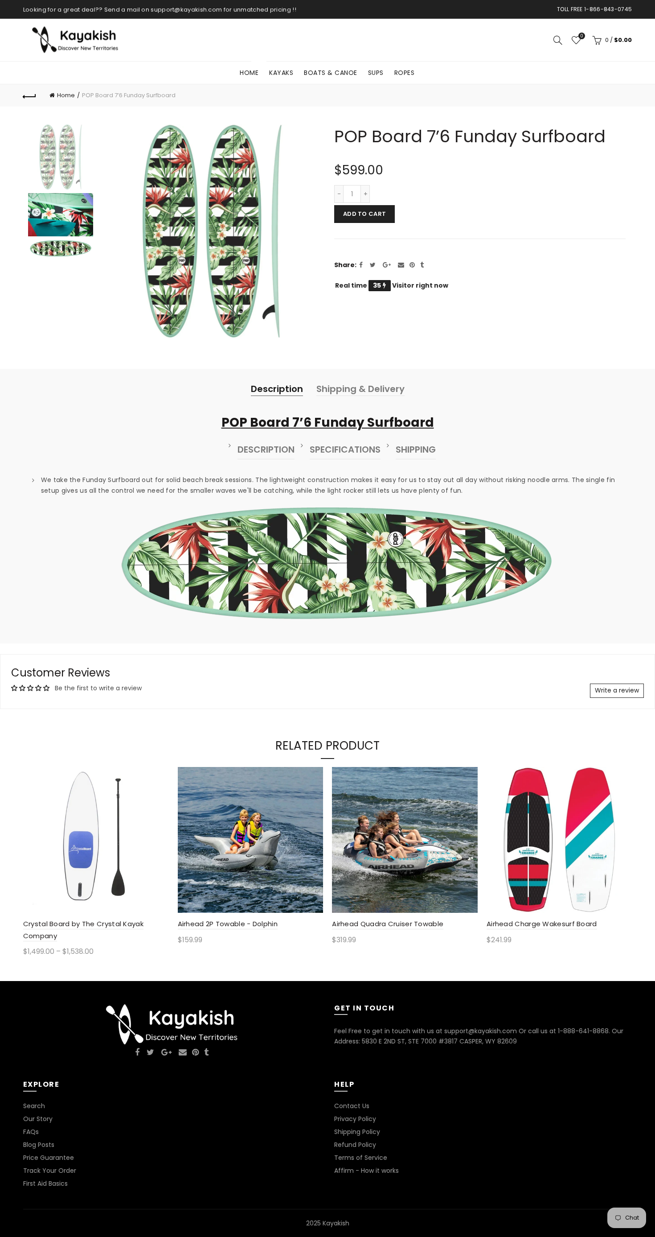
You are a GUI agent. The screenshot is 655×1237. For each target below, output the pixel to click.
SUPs (376, 72)
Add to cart (364, 214)
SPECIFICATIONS (345, 449)
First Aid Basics (45, 1183)
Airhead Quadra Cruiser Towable (387, 923)
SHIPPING (416, 449)
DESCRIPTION (266, 449)
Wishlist (581, 36)
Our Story (38, 1118)
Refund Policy (355, 1144)
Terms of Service (360, 1157)
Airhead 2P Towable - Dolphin (228, 923)
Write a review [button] (617, 690)
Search (34, 1105)
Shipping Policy (357, 1131)
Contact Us (351, 1105)
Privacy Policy (355, 1118)
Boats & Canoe (330, 72)
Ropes (404, 72)
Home (252, 69)
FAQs (31, 1131)
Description (277, 389)
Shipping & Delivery (360, 389)
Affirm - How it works (366, 1170)
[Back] (30, 95)
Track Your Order (49, 1170)
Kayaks (281, 72)
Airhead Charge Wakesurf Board (542, 923)
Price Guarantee (48, 1157)
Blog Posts (38, 1144)
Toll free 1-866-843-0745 (594, 9)
